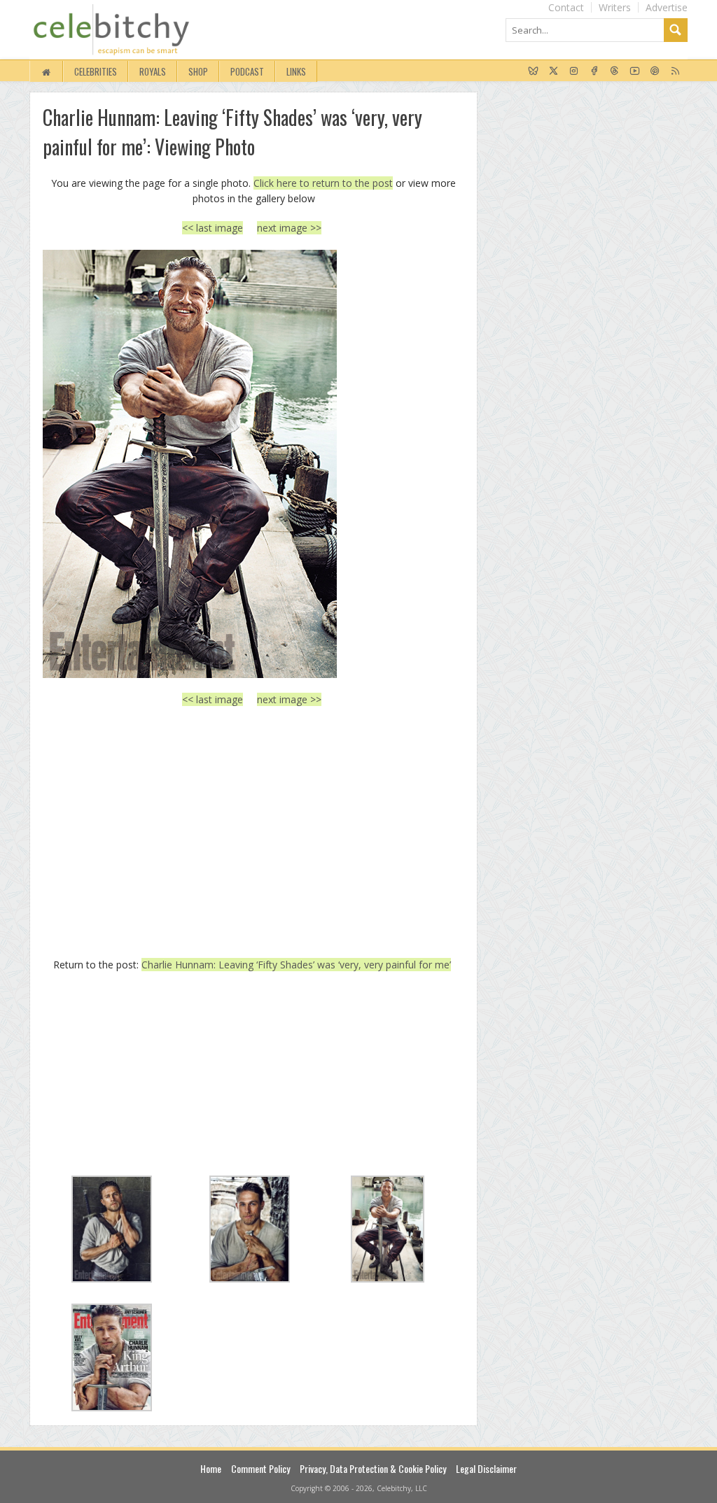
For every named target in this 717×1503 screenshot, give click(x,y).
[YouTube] (634, 71)
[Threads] (614, 71)
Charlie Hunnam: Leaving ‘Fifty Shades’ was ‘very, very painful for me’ (296, 964)
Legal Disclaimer (486, 1468)
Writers (615, 7)
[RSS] (675, 71)
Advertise (667, 7)
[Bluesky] (533, 71)
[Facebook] (594, 71)
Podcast (247, 71)
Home (210, 1468)
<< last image (212, 227)
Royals (152, 71)
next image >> (289, 227)
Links (296, 71)
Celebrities (95, 71)
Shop (198, 71)
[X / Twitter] (553, 71)
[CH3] (252, 464)
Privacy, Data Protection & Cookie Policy (373, 1468)
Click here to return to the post (323, 183)
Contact (566, 7)
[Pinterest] (655, 71)
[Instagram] (574, 71)
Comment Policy (260, 1468)
